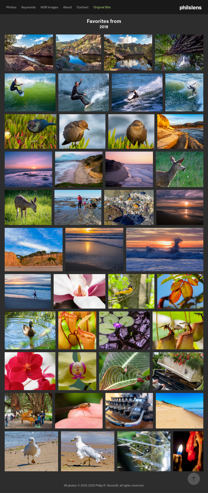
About (67, 7)
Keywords (28, 7)
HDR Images (49, 7)
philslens (191, 7)
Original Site (102, 7)
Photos (11, 7)
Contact (83, 7)
